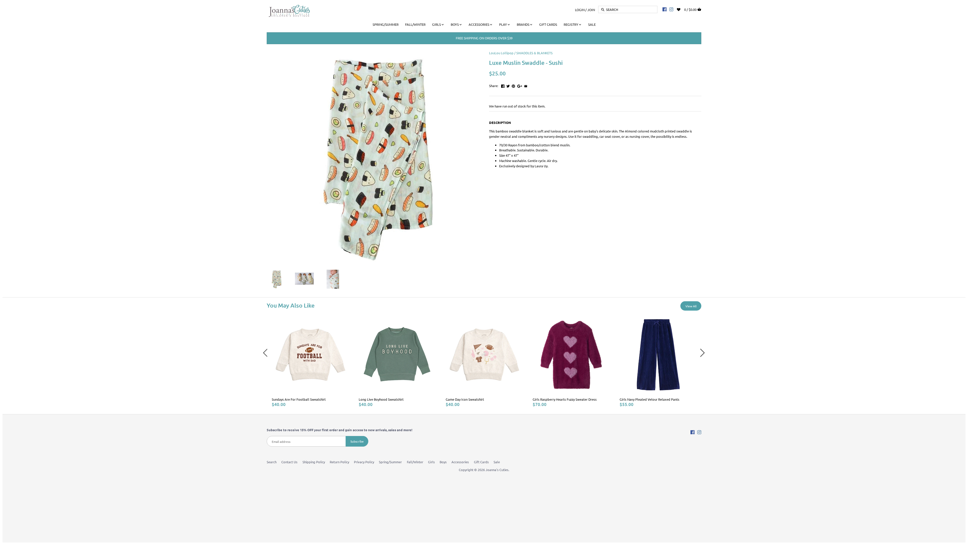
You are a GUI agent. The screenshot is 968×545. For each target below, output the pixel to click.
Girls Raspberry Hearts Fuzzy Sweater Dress (565, 399)
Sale (497, 462)
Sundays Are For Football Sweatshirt (299, 399)
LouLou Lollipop (501, 53)
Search (272, 462)
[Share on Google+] (519, 85)
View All (691, 306)
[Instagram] (671, 9)
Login (580, 9)
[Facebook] (664, 9)
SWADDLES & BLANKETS (534, 53)
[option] (310, 361)
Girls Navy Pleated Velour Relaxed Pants (649, 399)
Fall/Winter (415, 462)
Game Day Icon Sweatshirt (465, 399)
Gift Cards (481, 462)
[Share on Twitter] (508, 85)
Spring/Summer (390, 462)
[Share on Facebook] (502, 85)
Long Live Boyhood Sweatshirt (381, 399)
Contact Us (289, 462)
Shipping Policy (313, 462)
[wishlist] (682, 9)
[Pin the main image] (513, 85)
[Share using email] (525, 85)
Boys (443, 462)
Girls (431, 462)
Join (591, 9)
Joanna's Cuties (497, 470)
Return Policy (339, 462)
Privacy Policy (364, 462)
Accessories (460, 462)
